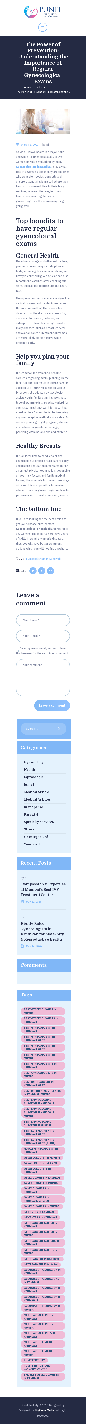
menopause (33, 807)
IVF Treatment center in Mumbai (40, 1233)
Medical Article (36, 792)
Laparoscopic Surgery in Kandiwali (42, 1298)
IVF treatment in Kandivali (42, 1259)
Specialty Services (39, 822)
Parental (31, 814)
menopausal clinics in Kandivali (39, 1334)
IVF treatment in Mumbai (41, 1264)
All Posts (42, 87)
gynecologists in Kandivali (36, 1190)
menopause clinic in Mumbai (38, 1353)
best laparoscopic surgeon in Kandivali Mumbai (39, 1112)
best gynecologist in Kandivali (39, 1029)
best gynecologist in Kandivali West (39, 1038)
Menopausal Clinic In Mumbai (38, 1325)
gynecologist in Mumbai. (41, 1183)
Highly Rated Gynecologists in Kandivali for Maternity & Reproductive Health (42, 932)
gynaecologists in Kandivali (43, 559)
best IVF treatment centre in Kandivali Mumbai (42, 1092)
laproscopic (34, 777)
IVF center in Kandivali (39, 1212)
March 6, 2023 (30, 144)
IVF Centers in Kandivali (40, 1217)
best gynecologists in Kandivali (40, 1065)
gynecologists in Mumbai (42, 1206)
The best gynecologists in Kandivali (41, 1376)
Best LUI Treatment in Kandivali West (39, 1132)
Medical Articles (37, 799)
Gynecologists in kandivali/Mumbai (36, 1199)
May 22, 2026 (34, 901)
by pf (45, 144)
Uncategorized (36, 837)
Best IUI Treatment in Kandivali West (39, 1083)
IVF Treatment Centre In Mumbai (40, 1251)
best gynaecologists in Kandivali (41, 1020)
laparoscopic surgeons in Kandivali (41, 1280)
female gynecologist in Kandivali (41, 1150)
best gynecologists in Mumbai (40, 1074)
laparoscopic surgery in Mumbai (42, 1307)
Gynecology (34, 762)
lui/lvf (29, 785)
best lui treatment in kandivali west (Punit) (39, 1141)
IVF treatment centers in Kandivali (41, 1242)
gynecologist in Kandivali (42, 1177)
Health (29, 770)
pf (26, 878)
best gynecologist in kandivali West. (39, 1047)
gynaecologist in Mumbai (42, 1157)
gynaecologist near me (41, 1163)
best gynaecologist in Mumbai (40, 1011)
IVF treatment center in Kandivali (40, 1224)
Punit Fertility (34, 1360)
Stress (29, 829)
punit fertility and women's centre (37, 1367)
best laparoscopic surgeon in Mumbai (37, 1123)
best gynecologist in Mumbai (39, 1056)
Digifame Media (45, 1410)
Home (27, 87)
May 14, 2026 (34, 946)
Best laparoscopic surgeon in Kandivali (39, 1101)
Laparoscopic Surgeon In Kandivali (42, 1271)
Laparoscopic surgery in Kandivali (42, 1289)
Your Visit (32, 844)
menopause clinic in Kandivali (38, 1343)
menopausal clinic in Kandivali (38, 1316)
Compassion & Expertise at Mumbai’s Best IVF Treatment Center (43, 889)
